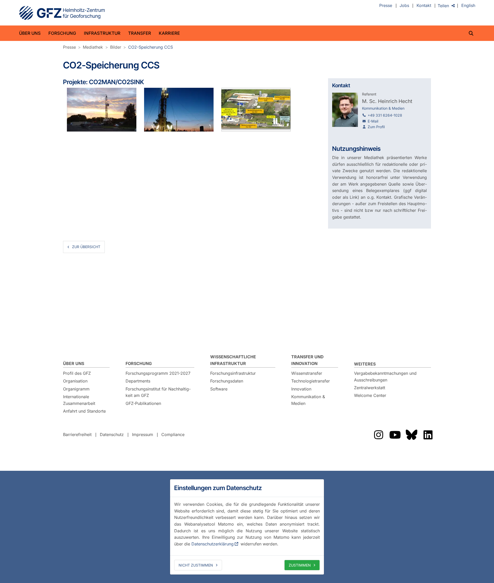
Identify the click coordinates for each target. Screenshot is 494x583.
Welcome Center (370, 395)
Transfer (139, 33)
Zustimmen (300, 565)
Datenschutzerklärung (212, 543)
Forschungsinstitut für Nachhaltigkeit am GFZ (158, 392)
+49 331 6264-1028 (385, 115)
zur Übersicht (86, 247)
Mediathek (93, 47)
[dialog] (247, 527)
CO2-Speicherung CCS (150, 47)
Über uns (30, 33)
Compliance (172, 434)
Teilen (443, 5)
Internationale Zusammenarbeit (79, 400)
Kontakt (424, 5)
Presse (385, 5)
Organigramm (76, 388)
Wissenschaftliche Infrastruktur (233, 360)
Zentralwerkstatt (369, 387)
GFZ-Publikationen (143, 403)
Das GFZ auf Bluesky (411, 435)
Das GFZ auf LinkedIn (428, 435)
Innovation (301, 388)
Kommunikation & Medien (308, 400)
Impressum (142, 434)
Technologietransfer (310, 381)
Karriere (169, 33)
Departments (138, 381)
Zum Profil (376, 127)
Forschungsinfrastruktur (233, 373)
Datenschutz (112, 434)
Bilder (115, 47)
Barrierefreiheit (77, 434)
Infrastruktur (102, 33)
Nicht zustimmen (196, 565)
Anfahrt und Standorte (84, 411)
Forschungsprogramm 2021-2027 (158, 373)
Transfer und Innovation (307, 360)
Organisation (75, 381)
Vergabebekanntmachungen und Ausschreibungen (385, 376)
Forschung (62, 33)
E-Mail (373, 121)
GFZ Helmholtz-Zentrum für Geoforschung (62, 13)
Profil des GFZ (77, 373)
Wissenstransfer (306, 373)
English (468, 5)
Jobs (404, 5)
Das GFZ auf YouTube (395, 435)
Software (218, 388)
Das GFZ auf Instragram (378, 435)
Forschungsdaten (226, 381)
